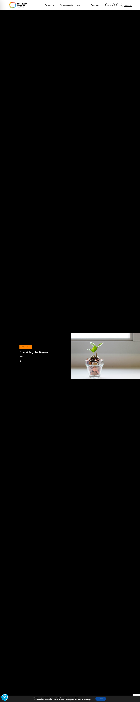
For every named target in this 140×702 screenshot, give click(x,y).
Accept (100, 699)
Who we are (49, 5)
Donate (120, 5)
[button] (131, 5)
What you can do (66, 5)
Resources (95, 5)
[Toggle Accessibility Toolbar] (5, 697)
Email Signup (110, 5)
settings (88, 700)
